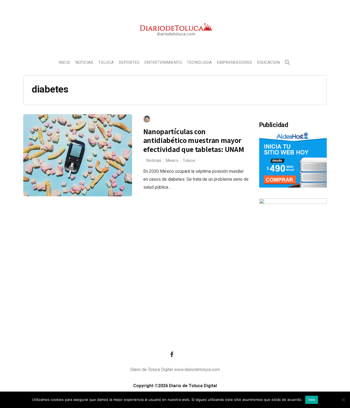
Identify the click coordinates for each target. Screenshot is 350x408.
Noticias (84, 62)
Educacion (268, 62)
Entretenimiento (163, 62)
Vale (311, 399)
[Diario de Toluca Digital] (175, 42)
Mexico (172, 160)
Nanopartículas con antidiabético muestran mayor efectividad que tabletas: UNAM (193, 140)
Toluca (106, 62)
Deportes (129, 62)
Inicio (64, 62)
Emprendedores (234, 62)
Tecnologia (199, 62)
